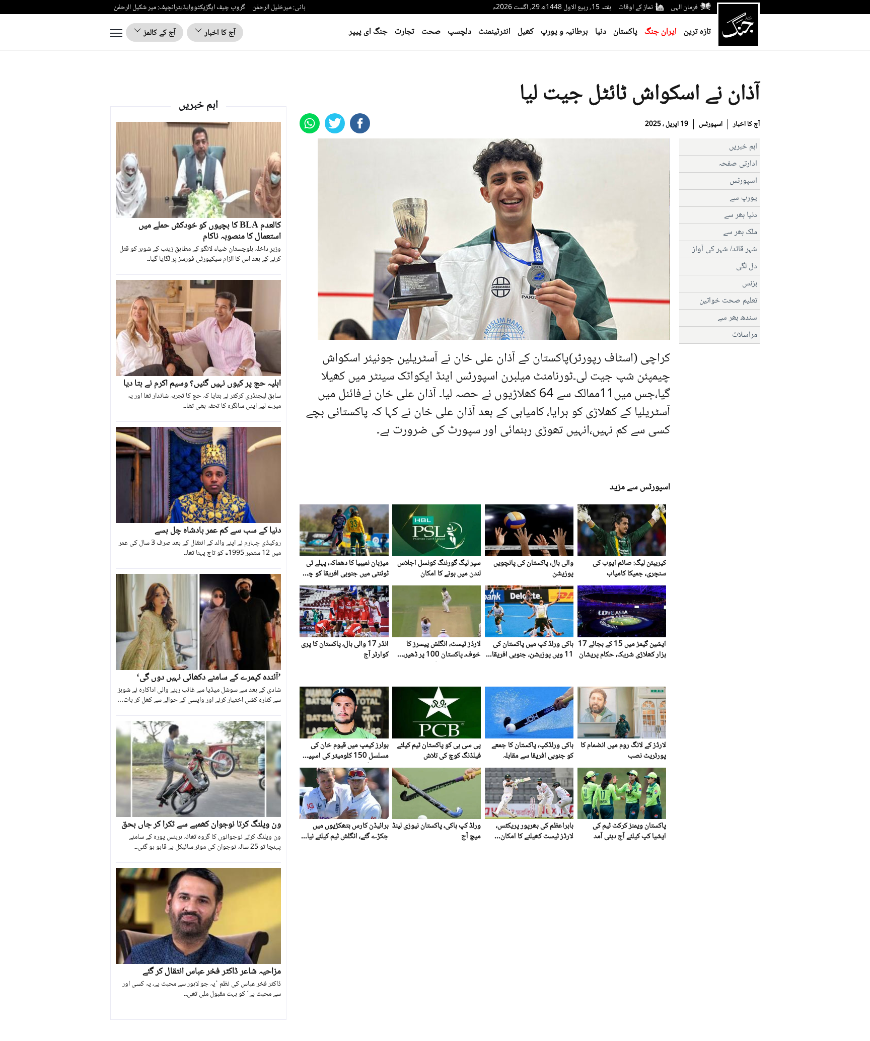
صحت (431, 32)
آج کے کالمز (158, 33)
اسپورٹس (710, 124)
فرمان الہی (684, 8)
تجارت (404, 32)
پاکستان (625, 32)
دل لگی (746, 266)
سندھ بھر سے (737, 318)
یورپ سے (743, 198)
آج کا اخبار (219, 33)
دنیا (600, 32)
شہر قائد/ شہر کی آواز (724, 249)
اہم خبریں (743, 147)
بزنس (749, 283)
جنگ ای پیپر (368, 32)
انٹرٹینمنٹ (494, 32)
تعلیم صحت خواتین (728, 301)
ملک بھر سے (740, 232)
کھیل (526, 32)
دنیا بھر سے (740, 215)
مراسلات (744, 335)
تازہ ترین (697, 32)
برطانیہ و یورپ (564, 32)
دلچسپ (459, 32)
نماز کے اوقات (635, 8)
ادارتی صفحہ (737, 164)
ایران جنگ (660, 32)
